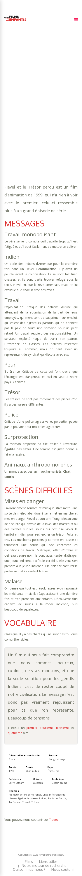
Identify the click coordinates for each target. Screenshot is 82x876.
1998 (19, 94)
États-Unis (53, 771)
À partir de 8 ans (19, 86)
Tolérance (65, 116)
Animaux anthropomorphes (42, 107)
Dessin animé (59, 782)
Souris (48, 116)
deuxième (47, 728)
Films (29, 861)
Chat (8, 111)
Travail (10, 120)
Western (26, 124)
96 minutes (25, 102)
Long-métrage (57, 759)
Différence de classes (33, 111)
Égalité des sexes (28, 798)
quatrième (15, 733)
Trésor (25, 120)
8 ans (54, 98)
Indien (20, 116)
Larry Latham (16, 782)
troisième (63, 728)
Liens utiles (48, 861)
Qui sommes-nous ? (29, 869)
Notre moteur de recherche (43, 865)
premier (31, 728)
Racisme (34, 116)
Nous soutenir (63, 869)
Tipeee (54, 819)
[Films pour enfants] (15, 21)
